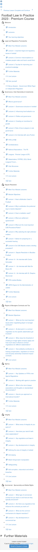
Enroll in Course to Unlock (19, 546)
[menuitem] (1, 5)
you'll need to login (27, 543)
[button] (1, 2)
